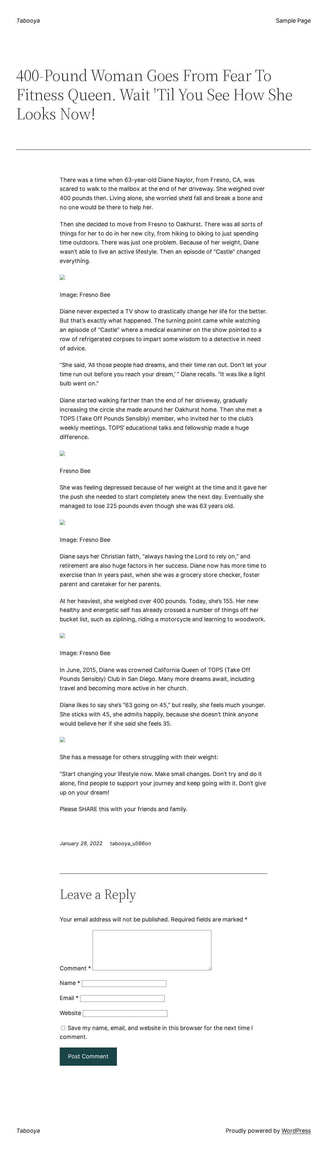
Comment (75, 968)
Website (70, 1013)
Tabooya (28, 20)
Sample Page (293, 20)
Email (69, 998)
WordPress (296, 1130)
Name (70, 983)
